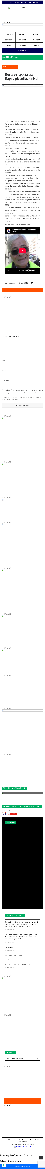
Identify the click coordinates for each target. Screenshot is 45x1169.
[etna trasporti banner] (22, 464)
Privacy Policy (20, 2)
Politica (36, 40)
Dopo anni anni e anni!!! (15, 956)
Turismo (22, 45)
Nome (4, 360)
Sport (8, 45)
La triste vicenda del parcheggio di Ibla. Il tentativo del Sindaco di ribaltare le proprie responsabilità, (21, 836)
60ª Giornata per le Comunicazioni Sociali (21, 886)
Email (5, 370)
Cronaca (22, 34)
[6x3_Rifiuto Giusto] (22, 500)
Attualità (9, 34)
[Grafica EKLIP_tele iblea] (22, 525)
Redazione (11, 283)
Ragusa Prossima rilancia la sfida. (20, 898)
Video (36, 45)
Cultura (36, 34)
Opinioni (22, 40)
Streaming (22, 51)
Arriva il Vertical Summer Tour (17, 964)
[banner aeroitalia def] (22, 571)
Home (5, 67)
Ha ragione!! (10, 947)
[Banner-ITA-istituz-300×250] (22, 979)
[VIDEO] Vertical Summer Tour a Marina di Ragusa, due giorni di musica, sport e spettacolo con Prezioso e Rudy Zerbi (22, 924)
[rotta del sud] (22, 617)
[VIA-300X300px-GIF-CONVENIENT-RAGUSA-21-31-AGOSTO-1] (22, 419)
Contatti (10, 2)
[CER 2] (22, 651)
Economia (8, 40)
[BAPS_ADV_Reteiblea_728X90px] (22, 25)
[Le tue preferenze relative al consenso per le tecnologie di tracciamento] (4, 1165)
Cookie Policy (33, 2)
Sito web (5, 380)
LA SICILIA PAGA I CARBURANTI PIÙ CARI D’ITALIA (20, 873)
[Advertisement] (22, 313)
